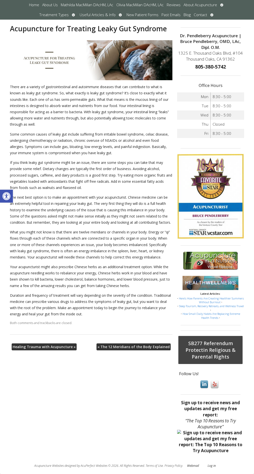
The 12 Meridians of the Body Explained (133, 346)
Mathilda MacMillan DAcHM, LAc (87, 4)
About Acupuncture (200, 4)
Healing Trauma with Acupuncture (44, 346)
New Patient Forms (143, 14)
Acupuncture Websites (49, 466)
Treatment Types (54, 14)
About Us (50, 4)
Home (34, 4)
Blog (187, 14)
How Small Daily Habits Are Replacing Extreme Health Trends (211, 316)
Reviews (174, 4)
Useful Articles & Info (98, 14)
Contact (200, 14)
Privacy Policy (173, 466)
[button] (6, 196)
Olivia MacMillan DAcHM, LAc (140, 4)
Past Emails (171, 14)
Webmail (193, 466)
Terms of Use (154, 466)
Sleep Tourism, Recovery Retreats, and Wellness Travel (211, 306)
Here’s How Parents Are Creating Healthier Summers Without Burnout (211, 300)
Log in (212, 466)
